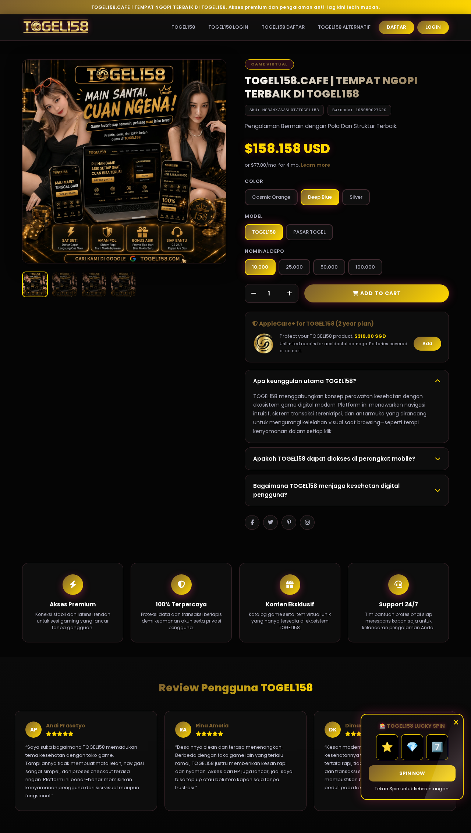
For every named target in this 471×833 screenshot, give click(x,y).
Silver (356, 197)
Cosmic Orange (271, 197)
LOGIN (433, 27)
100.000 (365, 266)
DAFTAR (396, 27)
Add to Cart (380, 293)
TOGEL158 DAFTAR (283, 27)
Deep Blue (320, 197)
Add (427, 343)
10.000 (260, 266)
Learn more (315, 165)
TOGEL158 (183, 27)
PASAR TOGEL (309, 231)
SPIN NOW (412, 773)
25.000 (294, 266)
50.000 (329, 266)
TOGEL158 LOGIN (228, 27)
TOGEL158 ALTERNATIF (344, 27)
